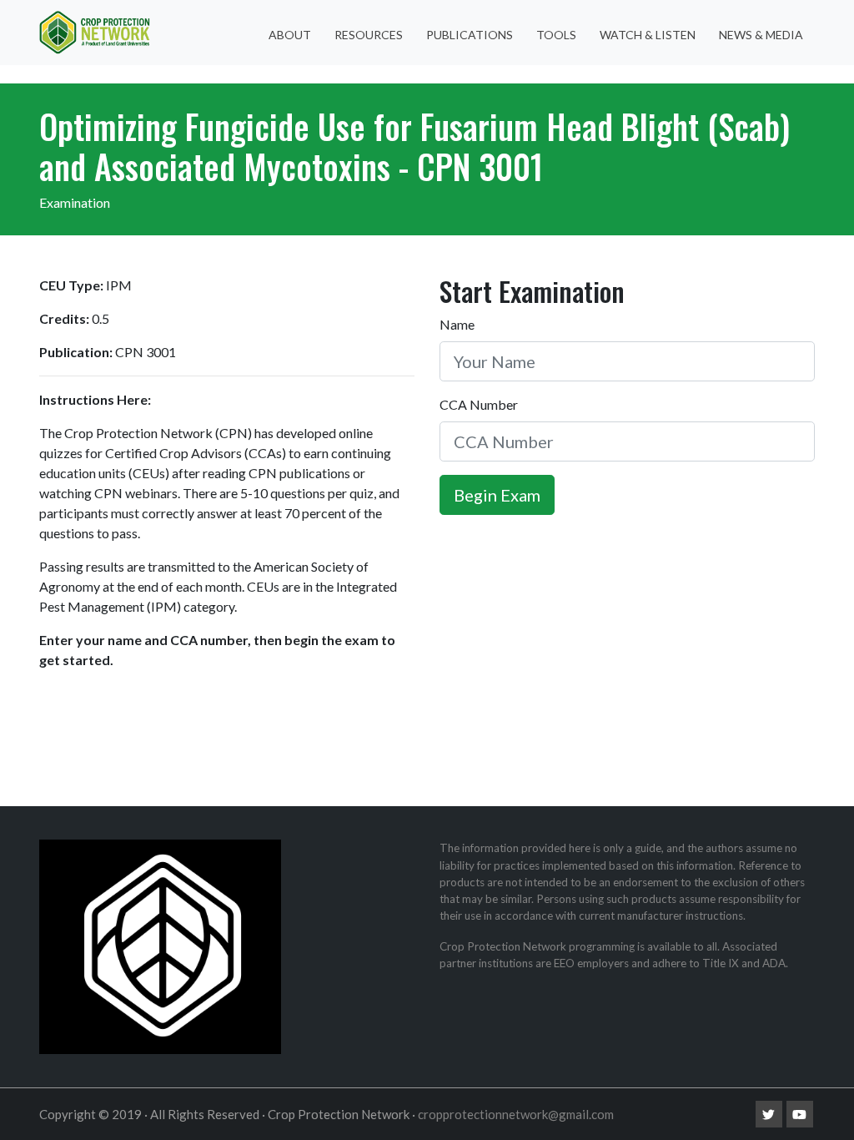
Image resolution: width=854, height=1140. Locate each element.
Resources (368, 35)
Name (457, 324)
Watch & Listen (648, 35)
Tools (556, 35)
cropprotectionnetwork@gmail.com (516, 1114)
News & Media (761, 35)
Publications (469, 35)
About (290, 35)
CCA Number (479, 404)
